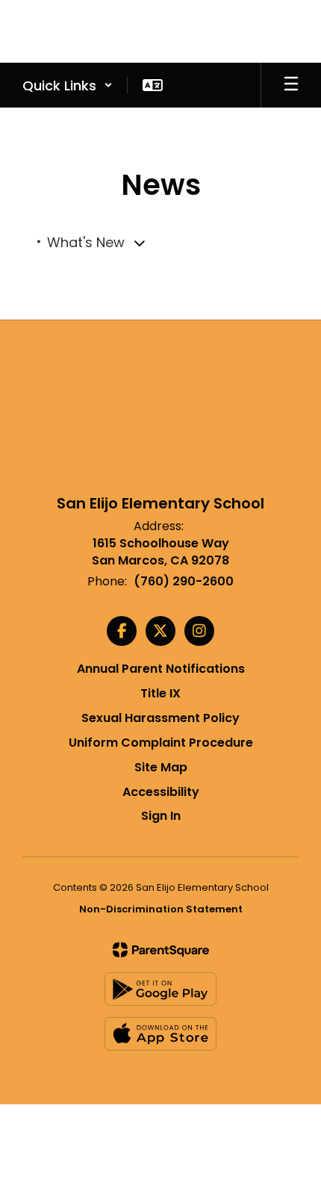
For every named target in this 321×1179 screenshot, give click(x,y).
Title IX (160, 693)
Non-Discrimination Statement (161, 909)
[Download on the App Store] (160, 1034)
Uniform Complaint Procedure (161, 742)
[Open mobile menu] (291, 85)
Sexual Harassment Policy (160, 718)
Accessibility (160, 791)
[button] (67, 85)
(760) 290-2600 (184, 581)
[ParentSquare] (161, 950)
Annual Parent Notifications (161, 668)
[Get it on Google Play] (160, 989)
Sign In (161, 815)
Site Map (160, 767)
